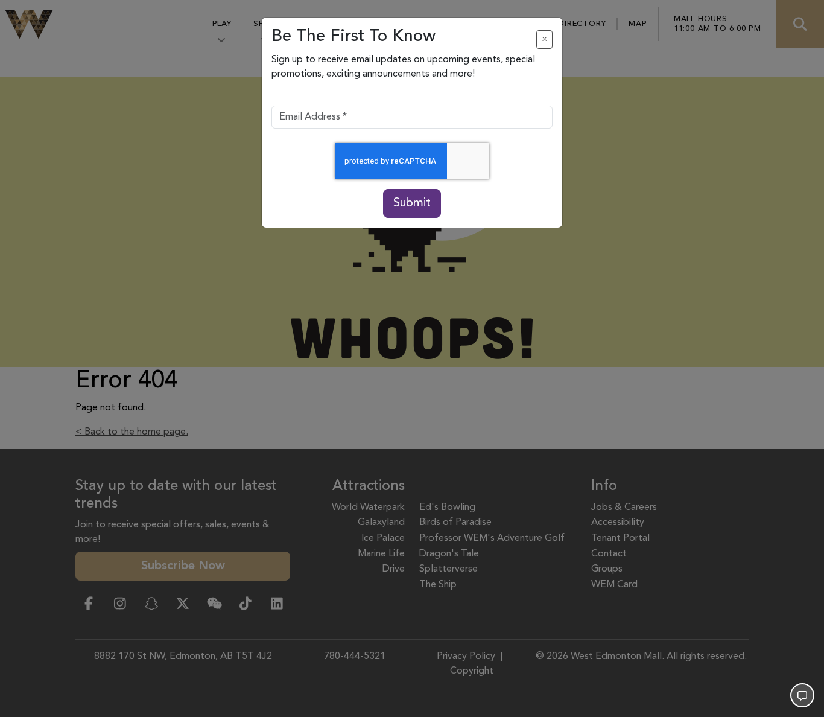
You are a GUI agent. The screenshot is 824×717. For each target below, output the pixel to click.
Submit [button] (412, 203)
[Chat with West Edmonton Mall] (802, 695)
